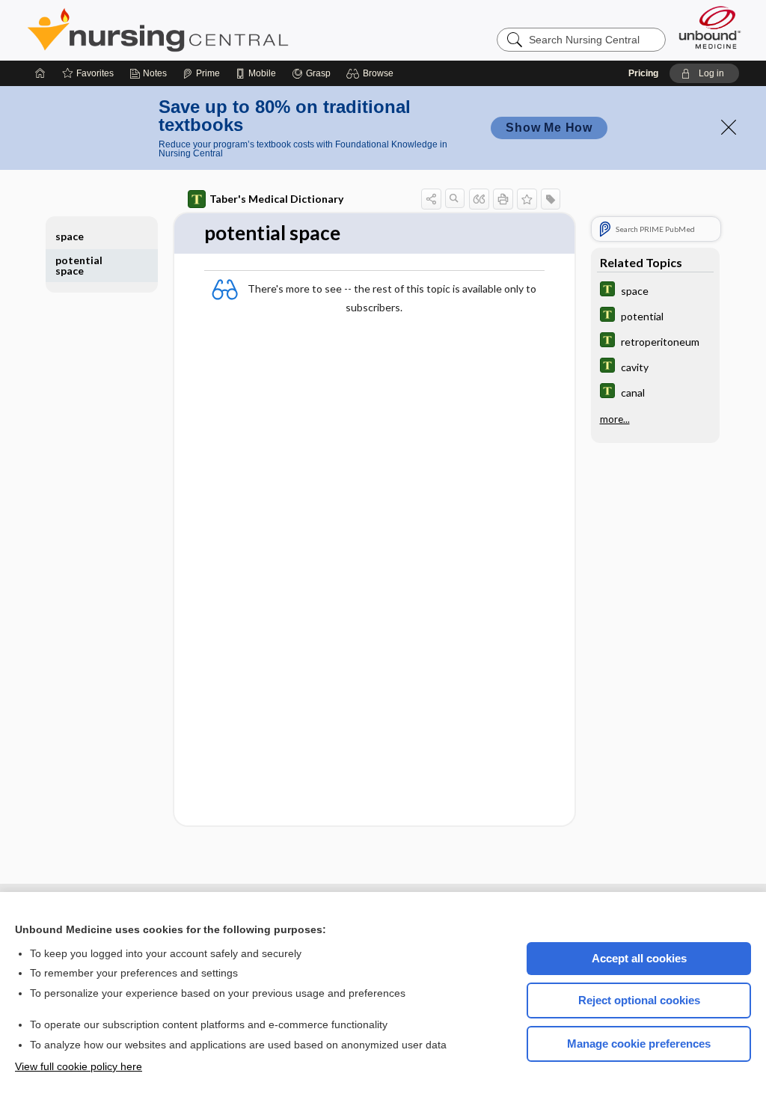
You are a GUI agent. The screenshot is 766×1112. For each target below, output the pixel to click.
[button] (372, 73)
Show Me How (549, 127)
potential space (78, 265)
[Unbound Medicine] (710, 27)
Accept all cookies (639, 958)
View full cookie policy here (78, 1066)
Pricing (643, 73)
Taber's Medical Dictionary (276, 198)
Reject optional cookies (639, 1000)
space (69, 236)
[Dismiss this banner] (728, 127)
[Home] (40, 73)
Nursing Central (214, 29)
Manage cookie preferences (639, 1043)
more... (615, 419)
